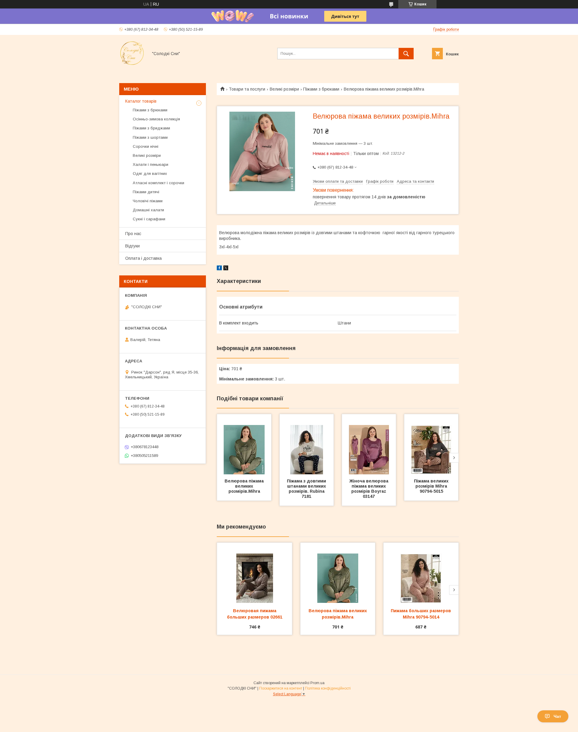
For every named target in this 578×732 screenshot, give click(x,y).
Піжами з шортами (150, 137)
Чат (557, 716)
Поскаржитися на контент (280, 688)
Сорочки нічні (145, 146)
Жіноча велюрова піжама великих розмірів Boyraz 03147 (370, 489)
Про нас (133, 233)
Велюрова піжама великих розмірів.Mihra (245, 486)
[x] (225, 268)
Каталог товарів (141, 101)
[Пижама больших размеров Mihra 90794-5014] (421, 573)
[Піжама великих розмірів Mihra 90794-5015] (431, 444)
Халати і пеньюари (150, 164)
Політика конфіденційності (328, 688)
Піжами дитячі (146, 192)
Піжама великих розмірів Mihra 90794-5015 (432, 486)
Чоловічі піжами (148, 201)
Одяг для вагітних (150, 173)
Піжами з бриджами (151, 128)
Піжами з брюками (321, 89)
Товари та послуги (247, 89)
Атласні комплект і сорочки (158, 183)
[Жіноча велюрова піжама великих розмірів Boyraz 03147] (369, 444)
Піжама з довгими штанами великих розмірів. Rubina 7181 (307, 489)
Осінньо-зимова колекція (156, 119)
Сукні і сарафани (149, 219)
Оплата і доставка (143, 258)
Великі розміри (284, 89)
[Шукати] (406, 53)
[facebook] (219, 268)
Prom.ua (317, 683)
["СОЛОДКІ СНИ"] (132, 64)
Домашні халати (148, 210)
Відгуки (132, 245)
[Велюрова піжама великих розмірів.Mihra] (244, 444)
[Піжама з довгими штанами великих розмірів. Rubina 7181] (307, 444)
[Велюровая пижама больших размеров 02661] (254, 573)
